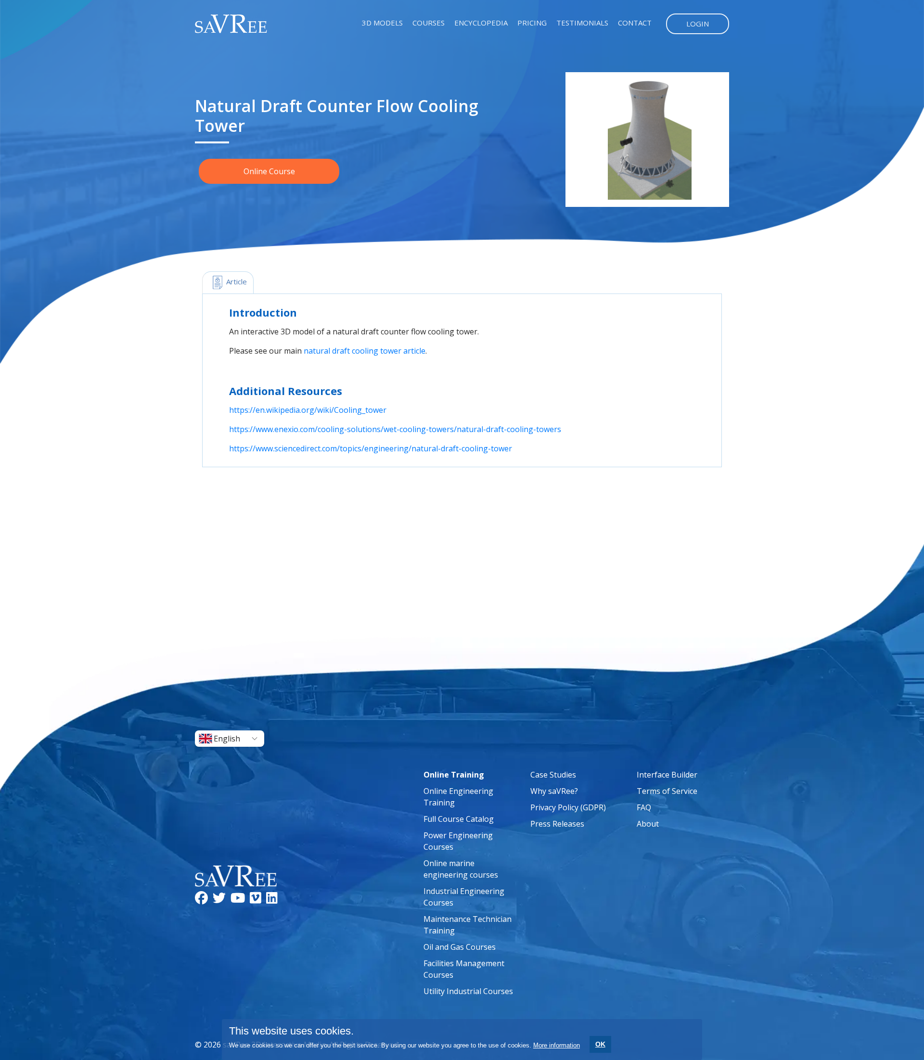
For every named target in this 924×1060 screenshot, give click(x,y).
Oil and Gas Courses (460, 947)
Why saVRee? (554, 791)
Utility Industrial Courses (468, 991)
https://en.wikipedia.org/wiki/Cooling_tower (307, 410)
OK (600, 1044)
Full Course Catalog (459, 819)
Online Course (269, 171)
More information (556, 1045)
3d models (382, 22)
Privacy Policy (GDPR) (568, 807)
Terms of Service (667, 791)
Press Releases (557, 823)
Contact (635, 22)
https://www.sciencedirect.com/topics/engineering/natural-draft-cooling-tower (370, 448)
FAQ (644, 807)
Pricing (532, 22)
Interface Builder (667, 774)
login (697, 23)
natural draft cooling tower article (364, 350)
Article (235, 281)
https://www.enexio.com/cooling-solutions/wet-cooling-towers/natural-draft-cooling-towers (395, 429)
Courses (428, 22)
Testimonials (582, 22)
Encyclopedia (481, 22)
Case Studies (553, 774)
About (648, 823)
